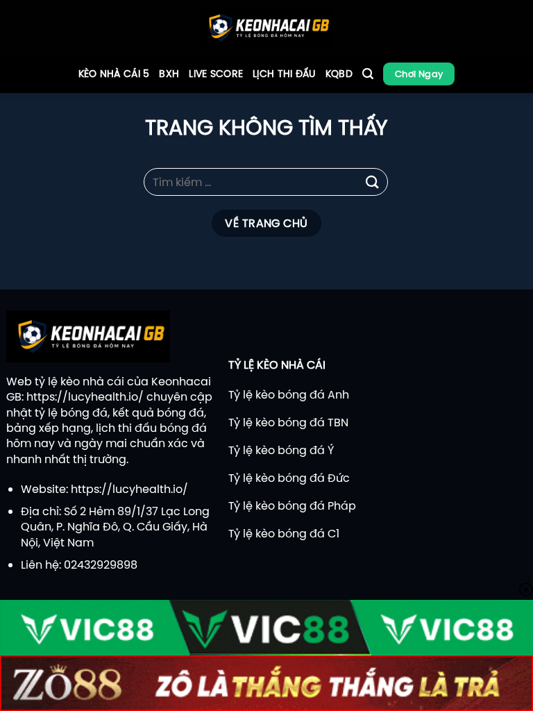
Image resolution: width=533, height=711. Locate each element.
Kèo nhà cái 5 (114, 74)
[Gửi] (373, 181)
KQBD (339, 74)
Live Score (216, 74)
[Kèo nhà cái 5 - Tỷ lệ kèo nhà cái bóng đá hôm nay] (267, 27)
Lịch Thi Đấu (284, 74)
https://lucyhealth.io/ (85, 396)
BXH (169, 74)
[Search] (367, 73)
